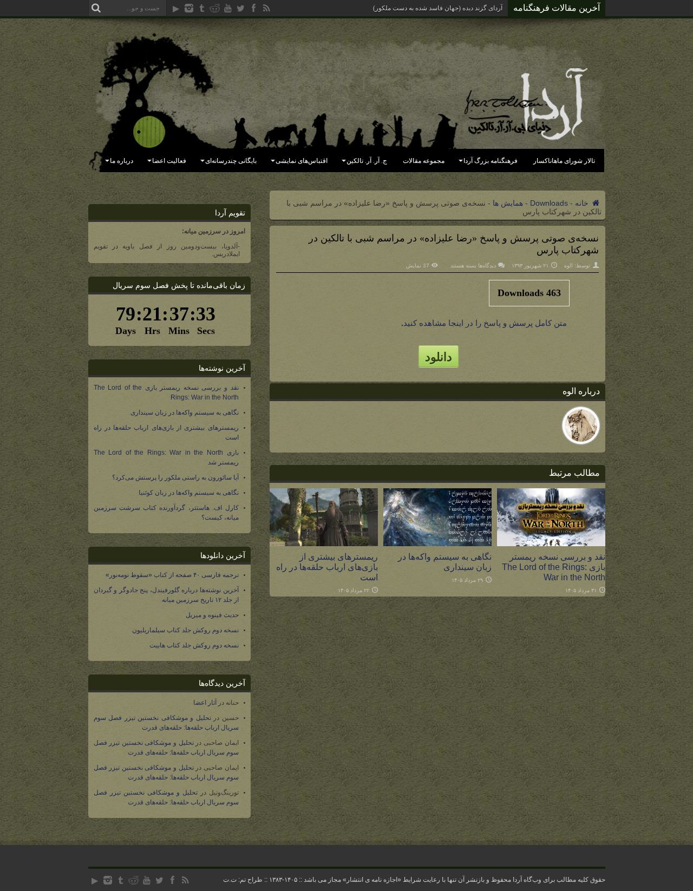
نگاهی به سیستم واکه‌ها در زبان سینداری (445, 562)
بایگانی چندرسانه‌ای (231, 161)
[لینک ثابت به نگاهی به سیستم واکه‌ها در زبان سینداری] (437, 543)
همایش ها (508, 203)
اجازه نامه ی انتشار (371, 879)
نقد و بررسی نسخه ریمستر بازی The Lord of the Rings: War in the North (553, 567)
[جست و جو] (96, 8)
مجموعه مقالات (423, 161)
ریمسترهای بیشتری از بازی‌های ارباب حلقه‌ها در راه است (327, 567)
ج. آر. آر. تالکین (366, 161)
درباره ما (121, 161)
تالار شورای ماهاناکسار (564, 161)
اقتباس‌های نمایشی (302, 161)
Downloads (549, 203)
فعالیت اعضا (169, 161)
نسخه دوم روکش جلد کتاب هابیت (194, 645)
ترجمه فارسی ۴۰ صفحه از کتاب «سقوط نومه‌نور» (172, 575)
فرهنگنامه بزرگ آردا (490, 161)
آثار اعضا (205, 702)
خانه (583, 203)
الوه (568, 265)
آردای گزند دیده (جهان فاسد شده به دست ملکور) (437, 8)
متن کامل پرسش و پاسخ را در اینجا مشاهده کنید (485, 323)
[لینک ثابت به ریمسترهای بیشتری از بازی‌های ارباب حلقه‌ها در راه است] (324, 543)
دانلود (438, 356)
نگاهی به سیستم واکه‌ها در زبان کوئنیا (189, 492)
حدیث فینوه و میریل (212, 615)
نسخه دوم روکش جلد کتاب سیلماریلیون (185, 630)
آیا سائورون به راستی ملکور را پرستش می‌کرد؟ (175, 477)
